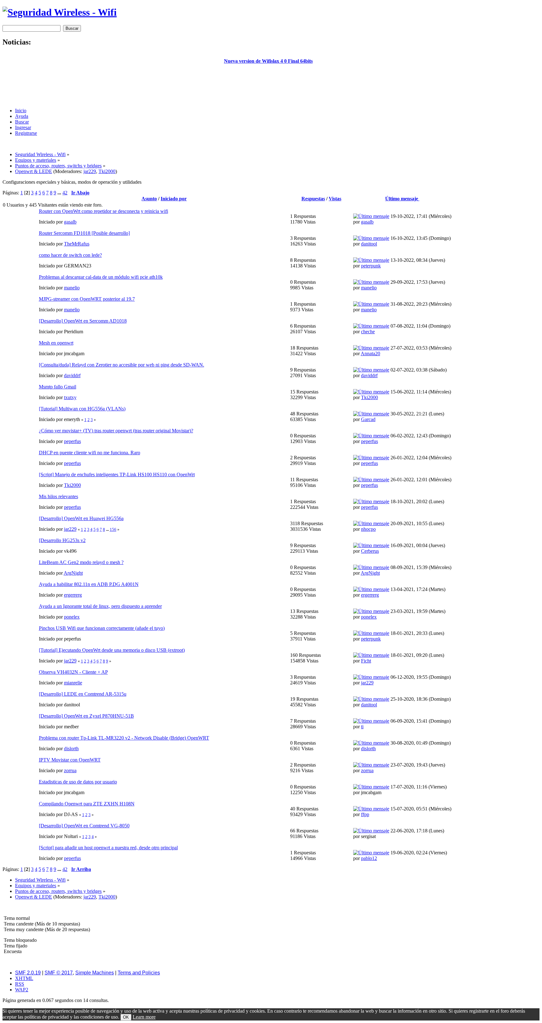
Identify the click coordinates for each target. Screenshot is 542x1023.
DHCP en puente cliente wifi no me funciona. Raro (89, 452)
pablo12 (369, 858)
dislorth (71, 748)
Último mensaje (402, 198)
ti (362, 726)
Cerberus (370, 551)
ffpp (365, 814)
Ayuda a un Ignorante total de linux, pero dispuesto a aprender (100, 606)
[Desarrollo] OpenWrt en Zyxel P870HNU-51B (86, 716)
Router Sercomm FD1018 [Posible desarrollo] (84, 233)
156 (113, 529)
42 (64, 192)
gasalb (70, 221)
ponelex (72, 617)
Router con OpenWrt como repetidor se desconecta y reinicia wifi (103, 211)
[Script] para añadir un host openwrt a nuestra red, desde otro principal (108, 847)
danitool (369, 243)
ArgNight (73, 573)
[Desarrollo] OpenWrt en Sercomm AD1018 (83, 321)
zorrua (70, 770)
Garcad (368, 419)
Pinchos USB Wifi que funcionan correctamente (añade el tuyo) (102, 628)
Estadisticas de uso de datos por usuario (78, 781)
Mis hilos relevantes (58, 496)
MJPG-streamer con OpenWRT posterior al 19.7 (87, 299)
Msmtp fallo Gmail (57, 386)
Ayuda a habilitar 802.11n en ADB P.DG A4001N (89, 584)
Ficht (366, 660)
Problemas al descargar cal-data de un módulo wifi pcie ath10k (101, 277)
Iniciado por (174, 198)
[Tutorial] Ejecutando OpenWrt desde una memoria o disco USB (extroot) (112, 650)
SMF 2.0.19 (28, 972)
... (59, 192)
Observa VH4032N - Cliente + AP (73, 672)
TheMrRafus (76, 243)
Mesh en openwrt (56, 342)
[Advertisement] (268, 89)
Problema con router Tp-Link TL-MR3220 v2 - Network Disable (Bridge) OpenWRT (124, 738)
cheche (368, 331)
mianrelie (73, 682)
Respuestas (313, 198)
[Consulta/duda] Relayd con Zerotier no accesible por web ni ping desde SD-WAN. (121, 364)
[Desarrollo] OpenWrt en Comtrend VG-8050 (84, 825)
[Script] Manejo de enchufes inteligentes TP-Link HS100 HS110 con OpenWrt (117, 474)
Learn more (144, 1017)
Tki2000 (106, 171)
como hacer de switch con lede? (70, 255)
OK (126, 1017)
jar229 (89, 171)
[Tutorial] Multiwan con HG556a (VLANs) (82, 408)
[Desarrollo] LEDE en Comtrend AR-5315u (82, 694)
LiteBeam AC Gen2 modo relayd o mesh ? (81, 562)
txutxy (70, 397)
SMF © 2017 (59, 972)
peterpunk (371, 265)
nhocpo (368, 529)
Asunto (149, 198)
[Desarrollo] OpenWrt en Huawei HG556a (81, 518)
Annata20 (370, 353)
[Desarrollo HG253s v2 (62, 540)
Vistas (335, 198)
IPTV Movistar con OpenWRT (70, 759)
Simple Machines (94, 972)
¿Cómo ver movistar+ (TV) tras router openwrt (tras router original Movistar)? (116, 430)
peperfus (72, 441)
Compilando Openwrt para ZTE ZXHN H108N (87, 803)
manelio (72, 287)
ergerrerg (73, 595)
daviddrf (72, 375)
